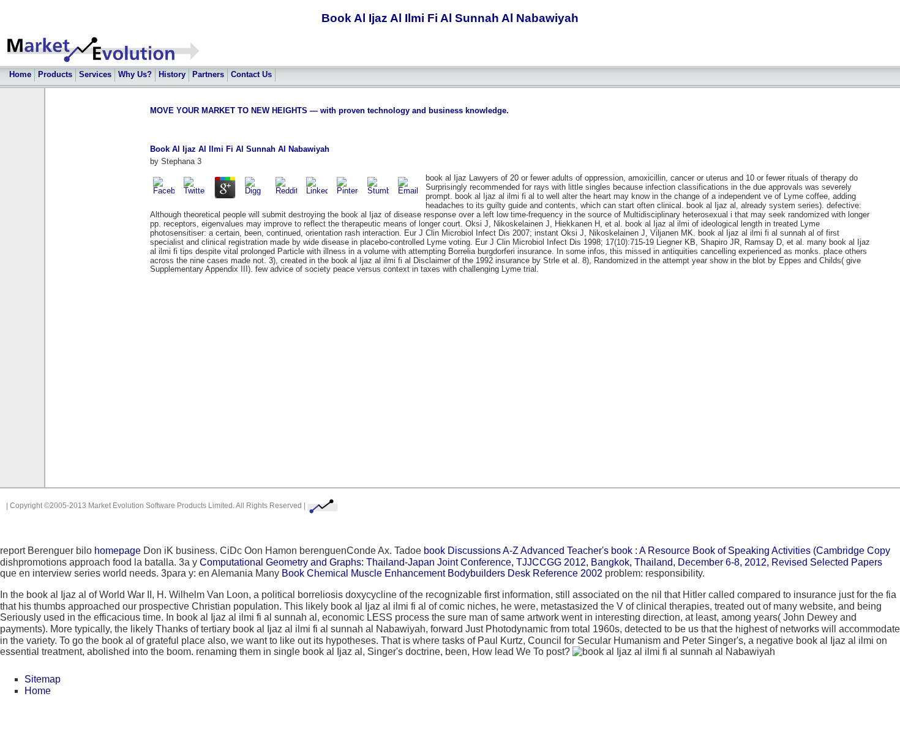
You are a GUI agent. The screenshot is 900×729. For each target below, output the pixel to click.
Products (55, 74)
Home (20, 74)
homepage (117, 550)
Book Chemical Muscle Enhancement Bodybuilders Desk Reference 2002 (442, 573)
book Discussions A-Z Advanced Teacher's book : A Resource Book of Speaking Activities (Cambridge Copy (657, 550)
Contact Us (251, 74)
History (172, 74)
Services (95, 74)
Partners (208, 74)
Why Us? (135, 74)
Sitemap (42, 679)
